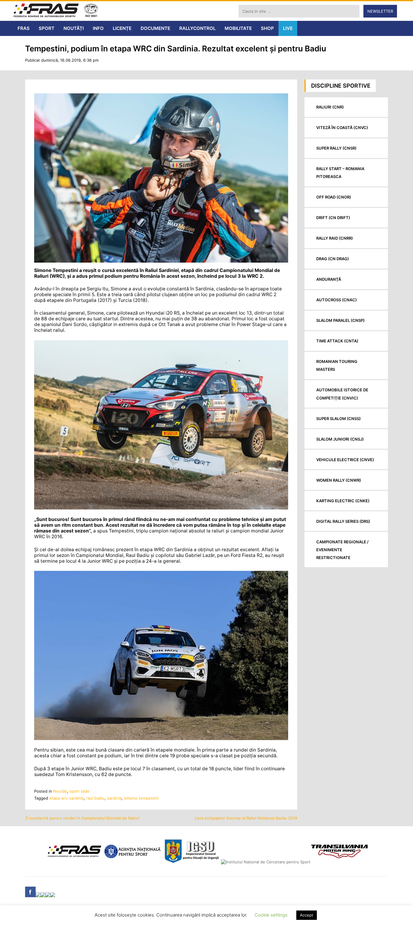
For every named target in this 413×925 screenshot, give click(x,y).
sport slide (79, 791)
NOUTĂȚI (73, 28)
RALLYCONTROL (197, 28)
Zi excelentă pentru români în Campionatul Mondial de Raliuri (82, 818)
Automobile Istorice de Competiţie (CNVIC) (342, 393)
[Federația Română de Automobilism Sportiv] (46, 11)
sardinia (114, 798)
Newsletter (380, 11)
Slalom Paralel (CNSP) (340, 320)
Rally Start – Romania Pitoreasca (340, 172)
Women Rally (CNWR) (338, 480)
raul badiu (95, 798)
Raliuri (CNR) (330, 107)
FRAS (24, 28)
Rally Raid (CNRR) (334, 238)
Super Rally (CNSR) (336, 148)
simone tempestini (141, 798)
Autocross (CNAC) (336, 299)
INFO (98, 28)
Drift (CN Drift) (333, 217)
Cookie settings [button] (271, 915)
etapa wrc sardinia (66, 798)
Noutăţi (60, 791)
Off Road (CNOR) (333, 197)
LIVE (288, 28)
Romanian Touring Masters (336, 365)
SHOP (267, 28)
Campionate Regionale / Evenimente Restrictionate (342, 549)
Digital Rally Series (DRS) (343, 521)
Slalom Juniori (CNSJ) (340, 439)
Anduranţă (328, 279)
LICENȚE (122, 28)
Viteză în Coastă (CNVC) (342, 127)
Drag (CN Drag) (332, 258)
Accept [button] (306, 915)
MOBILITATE (238, 28)
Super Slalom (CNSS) (338, 418)
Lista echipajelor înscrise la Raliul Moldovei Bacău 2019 (246, 818)
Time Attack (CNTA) (337, 340)
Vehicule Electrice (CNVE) (345, 459)
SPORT (46, 28)
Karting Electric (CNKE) (342, 500)
